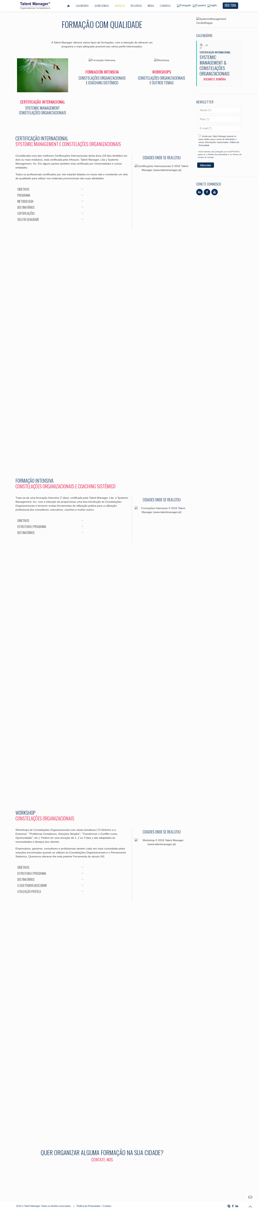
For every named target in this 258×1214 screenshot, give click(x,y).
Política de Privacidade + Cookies (94, 1206)
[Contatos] (102, 1170)
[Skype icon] (228, 1206)
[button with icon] (199, 192)
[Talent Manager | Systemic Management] (35, 5)
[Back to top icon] (250, 1206)
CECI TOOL (230, 5)
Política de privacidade (218, 154)
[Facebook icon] (232, 1206)
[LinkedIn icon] (236, 1206)
